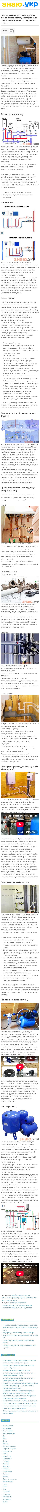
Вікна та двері (8, 1431)
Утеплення (6, 1494)
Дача (4, 1438)
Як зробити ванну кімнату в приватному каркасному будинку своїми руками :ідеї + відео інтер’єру (19, 1297)
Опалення (6, 1474)
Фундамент (7, 1499)
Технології (6, 1492)
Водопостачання (8, 23)
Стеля (5, 1487)
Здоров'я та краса (9, 1449)
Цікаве (5, 1502)
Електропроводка (9, 1446)
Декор (5, 1441)
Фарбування (7, 1497)
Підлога (5, 1476)
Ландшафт (6, 1466)
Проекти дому (8, 1481)
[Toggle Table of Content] (10, 31)
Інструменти (7, 1451)
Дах (4, 1436)
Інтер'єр (5, 1454)
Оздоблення (7, 1471)
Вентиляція (7, 1428)
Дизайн (5, 1443)
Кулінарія (6, 1461)
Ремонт (5, 1484)
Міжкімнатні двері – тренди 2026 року (16, 1370)
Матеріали (6, 1469)
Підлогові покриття (10, 1479)
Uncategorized (8, 1426)
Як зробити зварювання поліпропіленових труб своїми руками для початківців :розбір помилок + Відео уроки (17, 1305)
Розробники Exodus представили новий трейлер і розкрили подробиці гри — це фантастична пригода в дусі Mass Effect (21, 1385)
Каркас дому (7, 1459)
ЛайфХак (6, 1464)
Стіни (5, 1489)
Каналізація (7, 1456)
